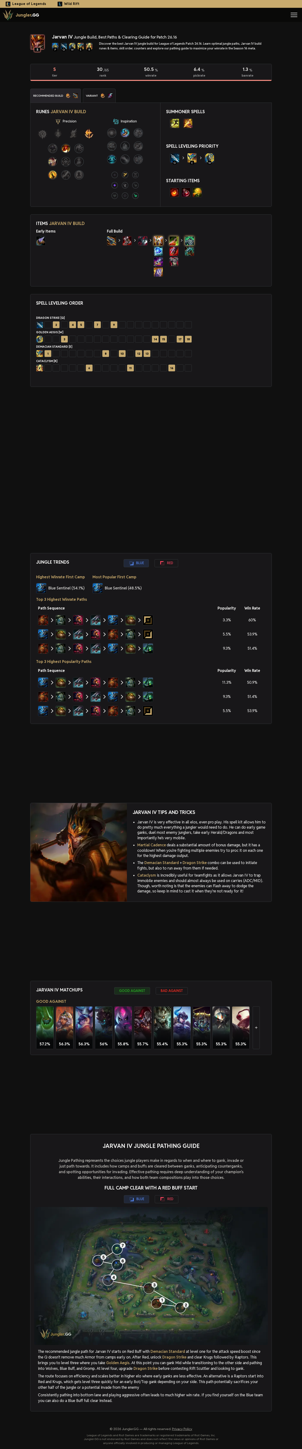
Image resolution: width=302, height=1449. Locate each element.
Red (170, 563)
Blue (140, 563)
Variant (92, 95)
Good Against (132, 991)
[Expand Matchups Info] (256, 1027)
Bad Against (172, 991)
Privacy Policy (182, 1429)
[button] (294, 15)
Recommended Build (48, 95)
